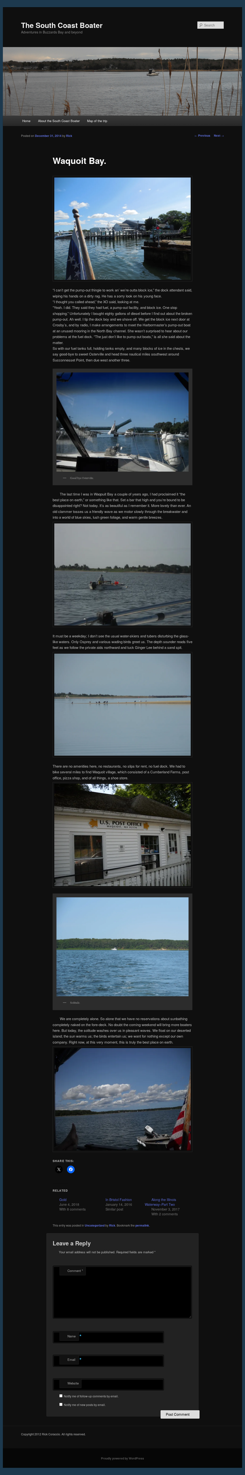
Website (73, 1383)
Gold (63, 1199)
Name (72, 1336)
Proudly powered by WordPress (122, 1458)
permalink (142, 1225)
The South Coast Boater (62, 25)
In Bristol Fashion (119, 1199)
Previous (202, 135)
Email (72, 1359)
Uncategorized (95, 1225)
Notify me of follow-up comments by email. (91, 1396)
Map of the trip (97, 120)
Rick (69, 136)
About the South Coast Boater (59, 120)
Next (219, 135)
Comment (75, 1270)
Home (26, 120)
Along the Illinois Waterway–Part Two (160, 1202)
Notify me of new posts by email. (85, 1405)
